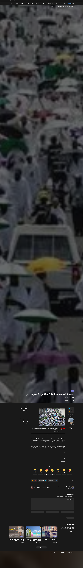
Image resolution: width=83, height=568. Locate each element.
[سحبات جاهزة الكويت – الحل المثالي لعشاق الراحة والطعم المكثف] (33, 532)
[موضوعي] (71, 3)
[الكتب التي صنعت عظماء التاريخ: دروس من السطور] (49, 532)
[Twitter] (13, 1)
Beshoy (71, 400)
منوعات (55, 536)
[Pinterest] (12, 1)
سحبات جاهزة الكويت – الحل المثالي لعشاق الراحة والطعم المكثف (33, 540)
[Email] (69, 412)
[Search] (10, 3)
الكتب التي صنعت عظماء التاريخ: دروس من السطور (51, 540)
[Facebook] (14, 1)
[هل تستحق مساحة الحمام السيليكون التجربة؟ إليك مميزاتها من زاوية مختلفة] (16, 532)
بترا (64, 452)
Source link (63, 461)
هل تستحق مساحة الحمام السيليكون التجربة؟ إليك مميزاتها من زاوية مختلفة (16, 541)
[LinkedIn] (9, 1)
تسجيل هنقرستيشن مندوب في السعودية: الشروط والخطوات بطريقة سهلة (66, 528)
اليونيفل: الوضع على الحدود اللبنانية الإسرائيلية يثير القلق (71, 426)
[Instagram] (10, 1)
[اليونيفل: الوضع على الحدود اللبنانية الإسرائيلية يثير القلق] (71, 421)
